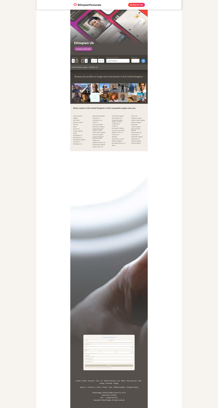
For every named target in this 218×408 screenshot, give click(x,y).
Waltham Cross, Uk (117, 132)
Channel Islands (77, 116)
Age (92, 58)
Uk (101, 381)
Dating (102, 383)
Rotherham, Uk (135, 139)
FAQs (110, 387)
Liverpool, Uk (76, 142)
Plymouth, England (98, 134)
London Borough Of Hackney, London (98, 137)
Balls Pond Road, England (136, 129)
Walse (113, 145)
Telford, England (136, 127)
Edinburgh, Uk (135, 134)
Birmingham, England (79, 139)
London (75, 133)
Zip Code (134, 58)
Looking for (85, 58)
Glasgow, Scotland (136, 118)
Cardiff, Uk (115, 126)
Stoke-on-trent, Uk (98, 147)
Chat (97, 381)
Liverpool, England (98, 124)
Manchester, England (98, 127)
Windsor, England (136, 122)
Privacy (104, 387)
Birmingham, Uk (77, 135)
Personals (109, 383)
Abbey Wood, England (99, 116)
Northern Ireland (78, 122)
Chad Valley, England (118, 116)
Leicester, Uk (96, 118)
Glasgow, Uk (96, 140)
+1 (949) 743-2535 (111, 398)
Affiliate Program (119, 387)
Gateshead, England (137, 137)
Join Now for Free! (136, 5)
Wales (74, 127)
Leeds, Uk (95, 122)
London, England (77, 131)
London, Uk (76, 129)
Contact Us (91, 387)
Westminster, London (118, 139)
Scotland (75, 124)
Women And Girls (110, 381)
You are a (75, 58)
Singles (116, 383)
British (84, 381)
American (91, 381)
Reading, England (136, 141)
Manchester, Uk (77, 137)
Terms (99, 387)
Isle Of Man (76, 120)
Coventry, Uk (115, 134)
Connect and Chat (83, 49)
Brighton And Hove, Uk (99, 142)
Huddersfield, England (99, 144)
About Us (83, 387)
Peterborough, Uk (136, 132)
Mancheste (134, 124)
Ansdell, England (136, 143)
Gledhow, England (117, 141)
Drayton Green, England (138, 120)
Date (139, 381)
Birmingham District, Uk (118, 143)
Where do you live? (112, 58)
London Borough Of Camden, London (98, 129)
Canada (78, 381)
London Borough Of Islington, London (117, 121)
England (75, 118)
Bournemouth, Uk (117, 118)
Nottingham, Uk (77, 144)
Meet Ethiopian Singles (79, 67)
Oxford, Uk (134, 116)
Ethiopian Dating (132, 387)
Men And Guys (132, 381)
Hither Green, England (99, 132)
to (98, 58)
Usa (118, 381)
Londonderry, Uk (97, 120)
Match (123, 381)
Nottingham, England (118, 128)
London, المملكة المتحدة (118, 130)
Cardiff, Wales (116, 124)
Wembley (114, 137)
